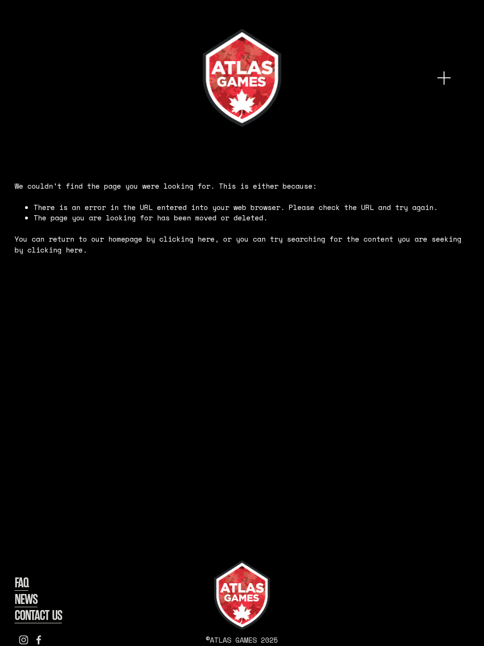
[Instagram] (23, 640)
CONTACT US (38, 615)
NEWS (26, 599)
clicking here (187, 239)
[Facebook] (38, 640)
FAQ (21, 583)
